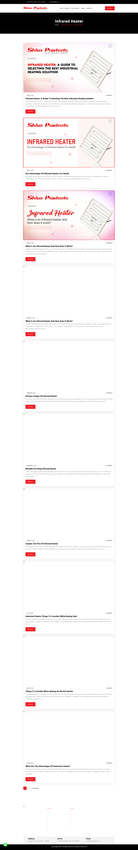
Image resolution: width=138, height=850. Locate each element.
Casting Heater (74, 814)
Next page (35, 788)
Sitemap (50, 824)
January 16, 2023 (31, 393)
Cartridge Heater (75, 818)
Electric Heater (74, 821)
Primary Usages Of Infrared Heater (41, 396)
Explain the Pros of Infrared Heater (42, 543)
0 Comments (108, 95)
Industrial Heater (75, 824)
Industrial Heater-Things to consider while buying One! (51, 616)
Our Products (74, 8)
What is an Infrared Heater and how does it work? (49, 246)
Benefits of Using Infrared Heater (41, 468)
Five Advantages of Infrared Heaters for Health (47, 173)
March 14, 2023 (31, 318)
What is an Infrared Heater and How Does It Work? (49, 321)
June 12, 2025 (30, 95)
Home (61, 8)
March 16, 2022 (31, 540)
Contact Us (89, 8)
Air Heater (73, 811)
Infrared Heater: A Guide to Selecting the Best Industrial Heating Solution (60, 98)
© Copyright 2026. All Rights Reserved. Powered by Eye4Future (69, 847)
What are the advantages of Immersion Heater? (48, 766)
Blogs (83, 8)
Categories (50, 821)
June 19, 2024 (30, 170)
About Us (67, 8)
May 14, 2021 (30, 688)
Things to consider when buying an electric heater (49, 691)
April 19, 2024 (30, 243)
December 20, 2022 (32, 465)
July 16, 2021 (30, 613)
